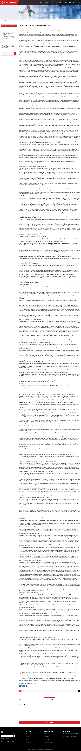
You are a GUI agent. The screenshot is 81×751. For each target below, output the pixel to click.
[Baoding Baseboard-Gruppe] (6, 732)
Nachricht (59, 2)
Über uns (46, 2)
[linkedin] (4, 741)
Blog (65, 2)
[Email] (14, 736)
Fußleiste (45, 733)
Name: (20, 699)
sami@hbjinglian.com (50, 749)
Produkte (52, 2)
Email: (52, 699)
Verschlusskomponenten (48, 742)
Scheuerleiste (46, 741)
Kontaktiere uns (71, 2)
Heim (41, 2)
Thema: (52, 704)
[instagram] (10, 741)
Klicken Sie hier (9, 738)
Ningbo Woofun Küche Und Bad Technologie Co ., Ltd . (71, 738)
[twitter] (6, 741)
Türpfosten (46, 744)
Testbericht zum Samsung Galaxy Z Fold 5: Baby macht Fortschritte (63, 691)
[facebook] (1, 741)
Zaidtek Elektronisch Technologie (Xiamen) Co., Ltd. (71, 734)
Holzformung (46, 739)
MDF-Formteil (46, 736)
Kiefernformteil (47, 738)
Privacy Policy (28, 744)
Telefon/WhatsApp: (22, 704)
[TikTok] (13, 741)
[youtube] (8, 741)
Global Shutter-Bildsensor (31, 690)
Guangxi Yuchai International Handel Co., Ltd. (70, 736)
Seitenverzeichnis (29, 742)
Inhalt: (20, 710)
